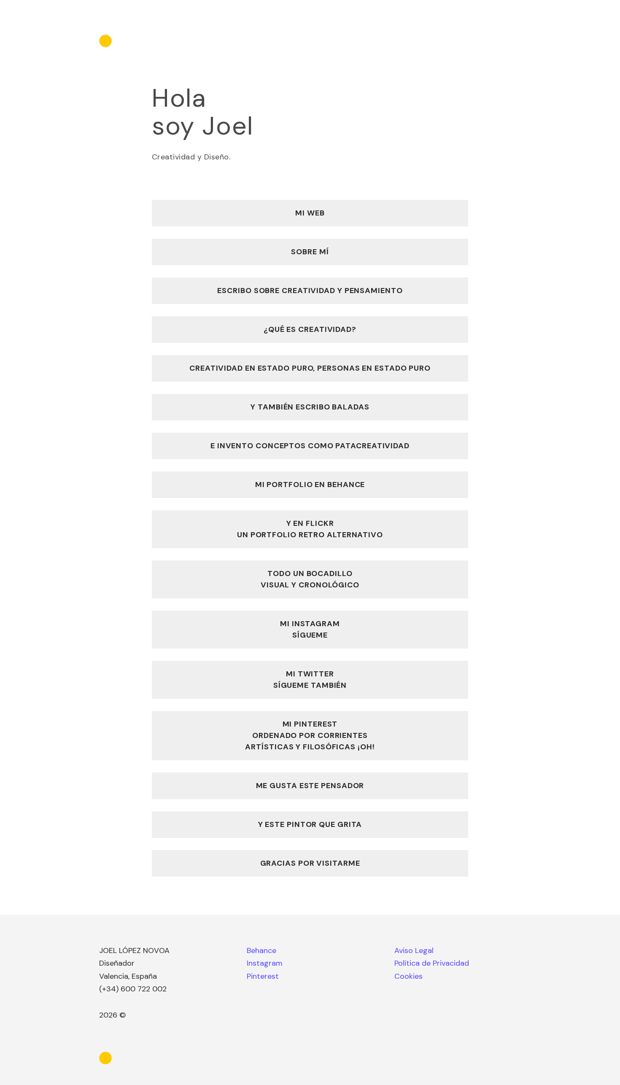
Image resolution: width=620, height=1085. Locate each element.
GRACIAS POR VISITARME (310, 863)
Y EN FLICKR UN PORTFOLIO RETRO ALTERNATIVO (310, 529)
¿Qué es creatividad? (310, 329)
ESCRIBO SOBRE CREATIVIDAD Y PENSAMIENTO (309, 290)
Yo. (458, 41)
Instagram (265, 963)
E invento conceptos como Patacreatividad (310, 446)
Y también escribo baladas (310, 407)
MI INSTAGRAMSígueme (310, 629)
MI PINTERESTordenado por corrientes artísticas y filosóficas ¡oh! (310, 735)
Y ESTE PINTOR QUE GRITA (310, 824)
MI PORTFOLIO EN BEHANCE (310, 484)
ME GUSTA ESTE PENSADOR (310, 786)
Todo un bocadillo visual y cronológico (310, 579)
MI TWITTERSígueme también (310, 679)
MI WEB (309, 213)
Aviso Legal (414, 950)
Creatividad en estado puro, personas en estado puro (310, 368)
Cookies (408, 976)
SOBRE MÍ (310, 252)
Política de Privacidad (431, 963)
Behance (261, 950)
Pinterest (263, 976)
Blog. (485, 41)
